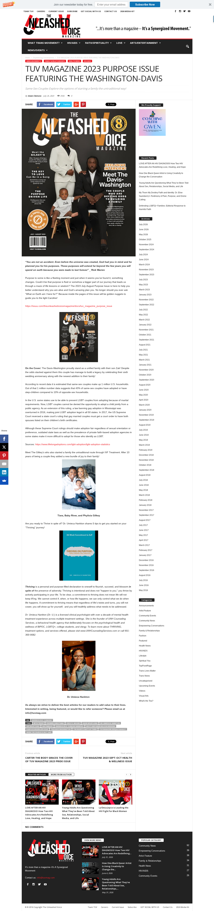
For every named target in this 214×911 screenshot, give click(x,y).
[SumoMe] (4, 480)
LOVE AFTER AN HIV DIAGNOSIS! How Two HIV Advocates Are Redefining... (116, 850)
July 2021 (143, 350)
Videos (142, 691)
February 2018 (145, 500)
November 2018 (146, 460)
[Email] (4, 464)
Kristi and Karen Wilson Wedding (100, 726)
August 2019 (144, 425)
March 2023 (144, 289)
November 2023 (146, 269)
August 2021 (144, 345)
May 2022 (143, 315)
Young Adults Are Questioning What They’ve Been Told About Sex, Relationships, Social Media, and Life (163, 185)
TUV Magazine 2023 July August (112, 729)
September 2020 (146, 380)
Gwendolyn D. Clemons (42, 720)
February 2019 (145, 450)
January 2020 (145, 410)
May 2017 (143, 535)
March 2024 (144, 264)
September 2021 (146, 340)
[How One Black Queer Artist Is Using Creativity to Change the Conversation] (90, 868)
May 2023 (143, 284)
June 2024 (144, 259)
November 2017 (146, 510)
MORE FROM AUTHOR (61, 774)
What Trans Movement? (44, 42)
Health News (74, 61)
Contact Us (110, 11)
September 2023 (146, 274)
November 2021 (146, 330)
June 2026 (144, 229)
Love (119, 42)
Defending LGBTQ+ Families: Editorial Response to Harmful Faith (162, 207)
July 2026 (143, 224)
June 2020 (144, 390)
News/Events (36, 50)
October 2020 (145, 375)
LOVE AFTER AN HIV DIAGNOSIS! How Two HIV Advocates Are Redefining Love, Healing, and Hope (162, 165)
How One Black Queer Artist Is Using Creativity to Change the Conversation (161, 175)
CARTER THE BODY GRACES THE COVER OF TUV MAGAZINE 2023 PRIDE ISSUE (49, 759)
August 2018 (144, 475)
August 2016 (144, 575)
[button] (107, 4)
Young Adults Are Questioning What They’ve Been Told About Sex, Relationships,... (116, 884)
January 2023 (145, 294)
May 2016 (143, 590)
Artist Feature (145, 611)
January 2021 (145, 365)
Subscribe (72, 11)
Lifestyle (142, 656)
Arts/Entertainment (144, 42)
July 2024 (143, 254)
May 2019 (143, 440)
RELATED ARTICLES (37, 774)
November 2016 (146, 565)
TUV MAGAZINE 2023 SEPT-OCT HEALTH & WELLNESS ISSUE (107, 759)
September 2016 (146, 570)
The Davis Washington (61, 729)
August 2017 (144, 520)
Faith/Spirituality (97, 42)
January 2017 (145, 555)
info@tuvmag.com (46, 877)
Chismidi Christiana (55, 723)
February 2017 (145, 550)
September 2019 (146, 420)
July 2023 (143, 279)
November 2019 (146, 415)
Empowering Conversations (151, 626)
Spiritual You (144, 661)
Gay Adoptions (32, 726)
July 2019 (143, 430)
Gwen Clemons (34, 96)
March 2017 (144, 545)
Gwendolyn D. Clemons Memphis (69, 726)
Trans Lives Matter (147, 671)
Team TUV (28, 11)
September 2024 (146, 249)
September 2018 (146, 470)
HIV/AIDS (72, 42)
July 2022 (143, 310)
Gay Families (47, 726)
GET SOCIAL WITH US (91, 11)
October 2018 (145, 465)
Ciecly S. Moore (73, 723)
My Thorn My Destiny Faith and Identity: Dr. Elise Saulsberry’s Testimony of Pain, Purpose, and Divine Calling (162, 196)
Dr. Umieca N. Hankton (110, 723)
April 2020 (143, 400)
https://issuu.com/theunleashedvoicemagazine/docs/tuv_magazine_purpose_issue (68, 306)
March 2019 (144, 445)
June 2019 (144, 435)
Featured (143, 641)
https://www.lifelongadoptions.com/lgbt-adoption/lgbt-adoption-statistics (72, 444)
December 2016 (146, 560)
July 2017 (143, 525)
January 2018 (145, 505)
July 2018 (143, 480)
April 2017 (143, 540)
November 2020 (146, 370)
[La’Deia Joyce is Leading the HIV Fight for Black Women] (115, 792)
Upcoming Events (147, 686)
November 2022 (146, 299)
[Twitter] (185, 11)
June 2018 (144, 485)
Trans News (144, 676)
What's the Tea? (146, 701)
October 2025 (145, 239)
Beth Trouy (39, 723)
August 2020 (144, 385)
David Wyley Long (90, 723)
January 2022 (145, 325)
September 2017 (146, 515)
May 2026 (143, 234)
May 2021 (143, 355)
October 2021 (145, 335)
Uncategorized (145, 681)
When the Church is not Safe (38, 732)
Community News (147, 621)
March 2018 (144, 495)
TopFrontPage (145, 666)
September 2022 (146, 304)
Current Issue (56, 11)
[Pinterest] (4, 455)
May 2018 (143, 490)
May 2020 (143, 395)
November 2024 (146, 244)
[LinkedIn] (4, 472)
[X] (4, 447)
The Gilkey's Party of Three (85, 729)
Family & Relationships (55, 61)
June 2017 (144, 530)
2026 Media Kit (127, 11)
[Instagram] (180, 11)
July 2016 (143, 580)
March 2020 (144, 405)
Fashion (142, 636)
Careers (41, 11)
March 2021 (144, 360)
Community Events (147, 616)
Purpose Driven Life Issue (37, 729)
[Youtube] (189, 11)
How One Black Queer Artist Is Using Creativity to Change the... (116, 866)
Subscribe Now (145, 4)
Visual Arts (143, 696)
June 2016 (144, 585)
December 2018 (146, 455)
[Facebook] (176, 11)
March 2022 (144, 320)
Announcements (33, 61)
